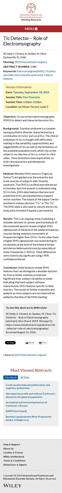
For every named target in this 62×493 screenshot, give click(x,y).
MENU (30, 29)
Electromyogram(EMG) (30, 71)
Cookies (7, 452)
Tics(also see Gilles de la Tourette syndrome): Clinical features (29, 75)
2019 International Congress (31, 61)
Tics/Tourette (31, 97)
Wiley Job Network (13, 456)
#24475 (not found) (16, 411)
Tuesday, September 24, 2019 (31, 92)
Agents (23, 464)
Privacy (19, 452)
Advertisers (9, 464)
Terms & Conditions (14, 460)
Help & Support (11, 444)
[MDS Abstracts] (31, 20)
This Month (11, 377)
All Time (25, 377)
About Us (8, 448)
